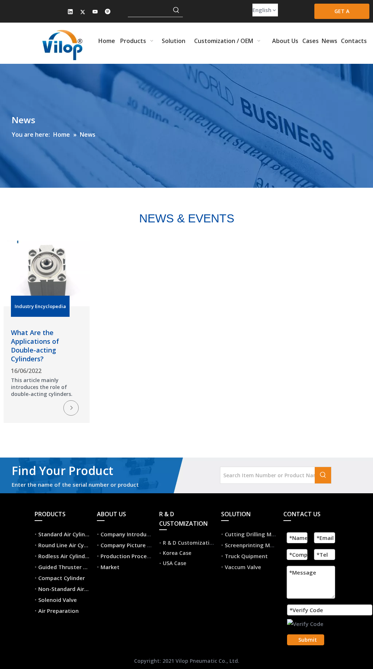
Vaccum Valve (243, 567)
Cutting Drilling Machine (257, 534)
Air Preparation (58, 610)
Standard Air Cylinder (66, 534)
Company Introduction (130, 534)
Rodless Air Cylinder (64, 556)
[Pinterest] (107, 12)
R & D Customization (189, 542)
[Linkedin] (70, 12)
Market (110, 567)
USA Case (174, 563)
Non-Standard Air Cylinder (72, 588)
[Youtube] (95, 12)
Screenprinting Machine (256, 545)
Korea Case (177, 552)
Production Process (127, 556)
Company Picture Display (133, 545)
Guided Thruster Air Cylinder (75, 567)
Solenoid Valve (57, 599)
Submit (307, 639)
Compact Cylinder (61, 578)
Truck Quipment (246, 556)
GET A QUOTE (342, 13)
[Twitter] (82, 12)
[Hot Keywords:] (176, 10)
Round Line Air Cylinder (68, 545)
